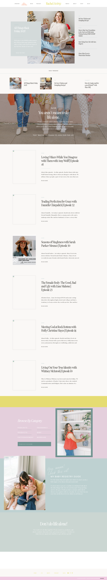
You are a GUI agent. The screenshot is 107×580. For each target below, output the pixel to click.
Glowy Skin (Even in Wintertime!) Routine (84, 54)
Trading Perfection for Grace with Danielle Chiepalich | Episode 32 (59, 203)
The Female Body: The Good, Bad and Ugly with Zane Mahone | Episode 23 (58, 286)
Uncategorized (87, 80)
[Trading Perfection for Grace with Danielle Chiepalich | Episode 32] (24, 209)
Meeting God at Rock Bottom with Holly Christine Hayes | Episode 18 (58, 328)
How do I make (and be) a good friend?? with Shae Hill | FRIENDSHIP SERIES (92, 86)
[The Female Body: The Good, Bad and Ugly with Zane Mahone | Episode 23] (24, 292)
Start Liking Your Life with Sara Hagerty (87, 43)
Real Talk (80, 27)
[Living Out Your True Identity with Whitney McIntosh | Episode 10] (24, 375)
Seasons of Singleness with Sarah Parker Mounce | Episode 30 (58, 244)
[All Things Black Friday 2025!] (51, 37)
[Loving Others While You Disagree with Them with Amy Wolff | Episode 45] (24, 167)
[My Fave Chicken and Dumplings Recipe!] (46, 83)
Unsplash (102, 578)
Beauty (80, 50)
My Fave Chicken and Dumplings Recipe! (84, 20)
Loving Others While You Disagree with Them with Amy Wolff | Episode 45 (60, 160)
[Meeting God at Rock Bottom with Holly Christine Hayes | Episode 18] (24, 335)
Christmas (25, 80)
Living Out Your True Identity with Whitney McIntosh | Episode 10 (59, 369)
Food (79, 16)
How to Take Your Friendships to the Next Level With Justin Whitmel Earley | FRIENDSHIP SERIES (87, 33)
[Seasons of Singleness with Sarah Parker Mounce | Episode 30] (24, 250)
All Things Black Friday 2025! (21, 29)
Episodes (42, 153)
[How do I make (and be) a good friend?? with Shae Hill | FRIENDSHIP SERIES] (76, 83)
